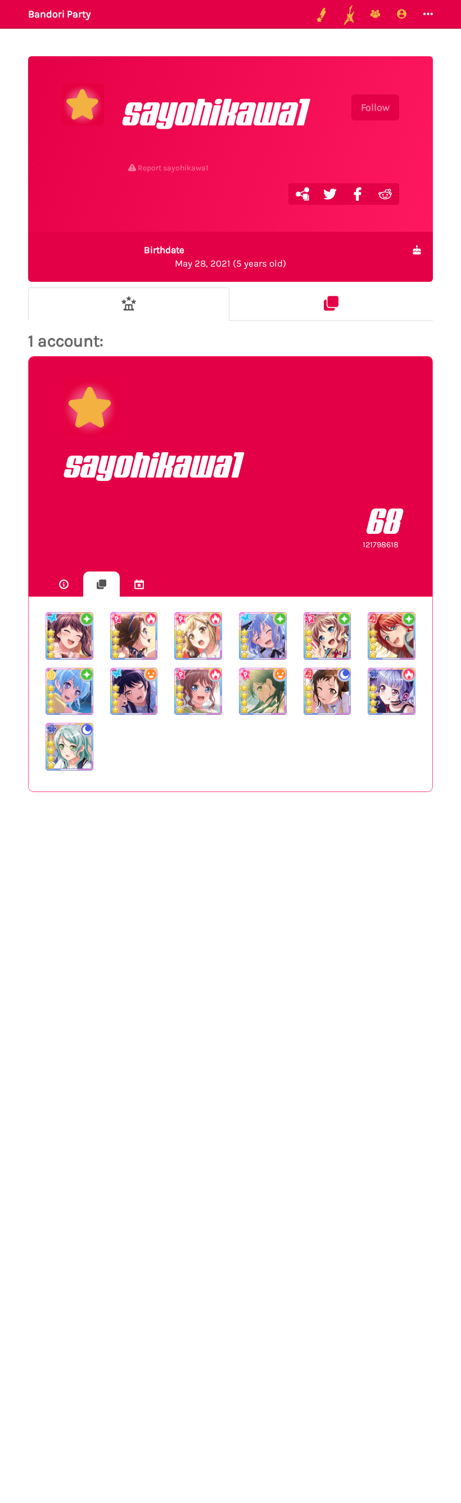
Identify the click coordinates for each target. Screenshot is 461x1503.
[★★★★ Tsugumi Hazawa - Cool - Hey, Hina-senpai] (327, 692)
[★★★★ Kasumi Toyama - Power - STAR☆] (134, 636)
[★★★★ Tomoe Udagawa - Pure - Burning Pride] (391, 636)
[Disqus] (230, 985)
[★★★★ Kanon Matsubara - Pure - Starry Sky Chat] (69, 692)
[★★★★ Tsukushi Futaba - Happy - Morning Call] (134, 692)
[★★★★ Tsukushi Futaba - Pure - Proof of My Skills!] (69, 636)
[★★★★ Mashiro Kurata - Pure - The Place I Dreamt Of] (263, 636)
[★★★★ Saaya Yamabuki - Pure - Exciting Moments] (327, 636)
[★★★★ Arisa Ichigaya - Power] (198, 636)
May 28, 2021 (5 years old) (215, 256)
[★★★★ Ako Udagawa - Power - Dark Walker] (391, 692)
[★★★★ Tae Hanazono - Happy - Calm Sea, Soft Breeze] (263, 692)
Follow (375, 107)
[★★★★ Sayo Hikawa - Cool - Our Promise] (69, 747)
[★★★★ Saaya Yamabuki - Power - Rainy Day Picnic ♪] (198, 692)
